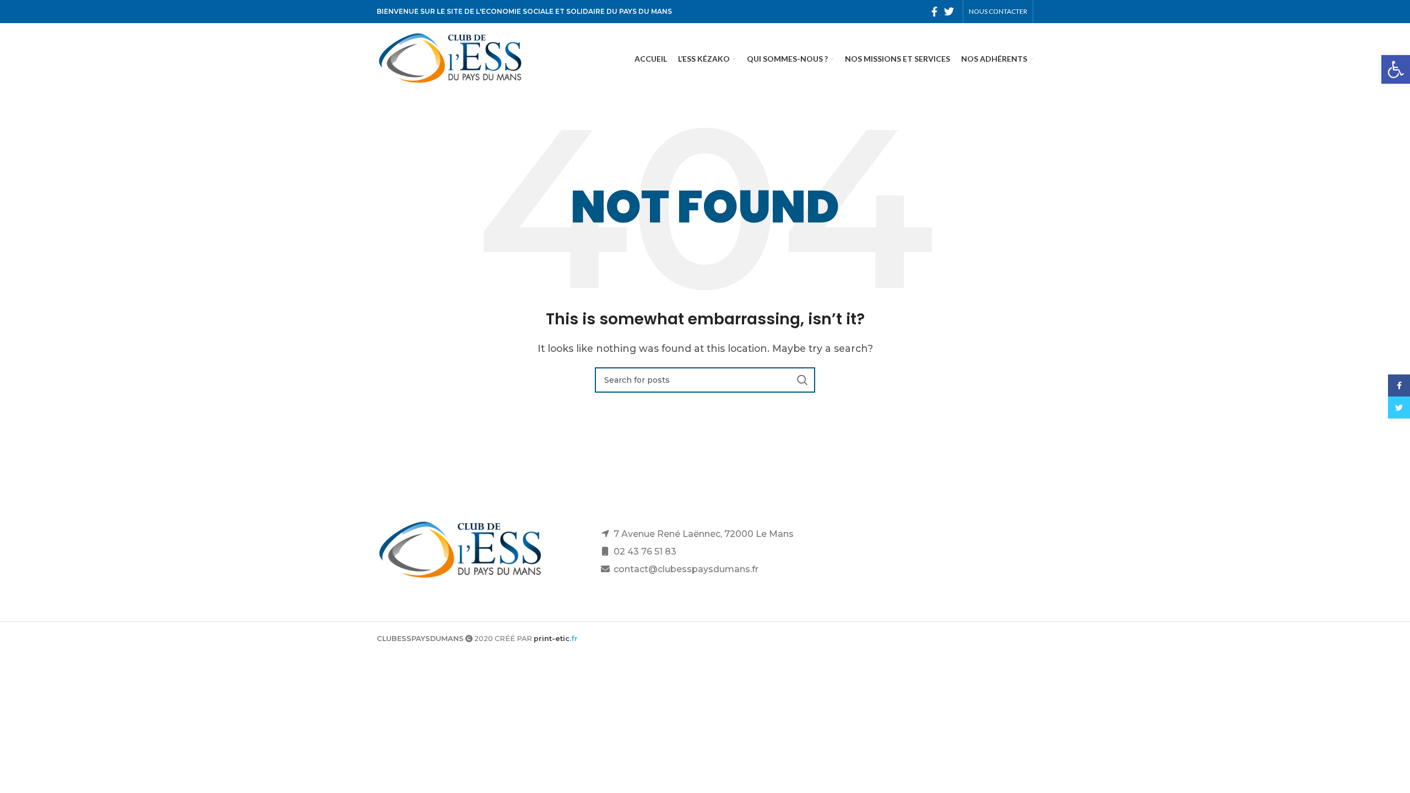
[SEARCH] (802, 380)
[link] (1395, 69)
